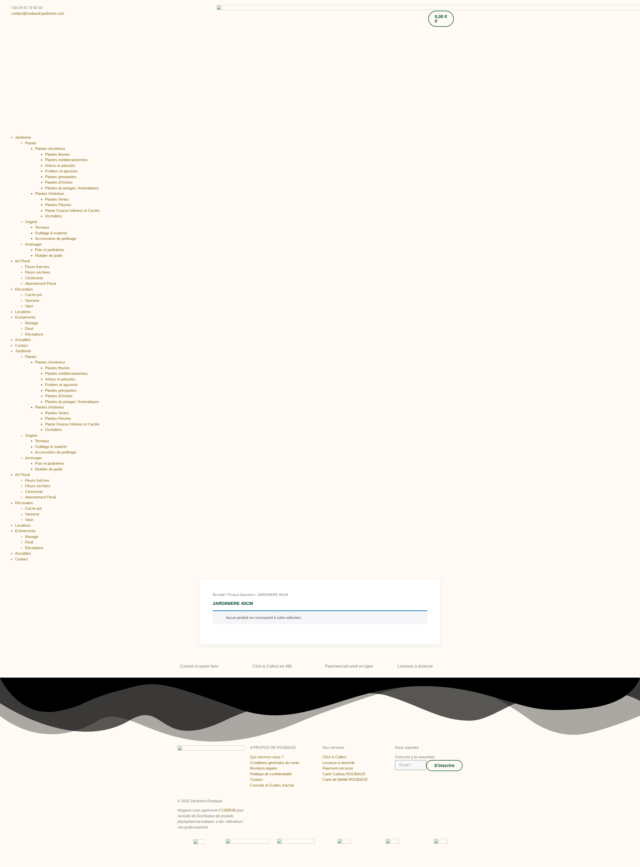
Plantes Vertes (57, 199)
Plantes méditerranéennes (66, 160)
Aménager (33, 244)
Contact (21, 345)
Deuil (29, 328)
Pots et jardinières (49, 250)
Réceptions (34, 334)
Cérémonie (34, 278)
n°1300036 (227, 810)
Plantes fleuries (57, 154)
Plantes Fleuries (58, 205)
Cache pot (33, 295)
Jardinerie (23, 137)
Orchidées (53, 216)
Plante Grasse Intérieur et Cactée (72, 210)
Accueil (218, 594)
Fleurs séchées (37, 272)
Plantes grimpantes (60, 177)
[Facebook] (397, 778)
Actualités (23, 340)
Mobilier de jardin (48, 255)
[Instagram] (402, 778)
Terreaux (42, 227)
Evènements (25, 317)
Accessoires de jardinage (55, 238)
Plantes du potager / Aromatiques (72, 188)
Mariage (31, 323)
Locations (23, 312)
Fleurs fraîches (37, 267)
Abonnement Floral (40, 283)
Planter (30, 143)
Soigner (31, 222)
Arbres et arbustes (60, 165)
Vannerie (32, 300)
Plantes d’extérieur (50, 148)
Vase (29, 306)
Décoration (24, 289)
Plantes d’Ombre (58, 182)
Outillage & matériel (51, 233)
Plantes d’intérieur (49, 193)
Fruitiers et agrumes (61, 171)
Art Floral (22, 261)
